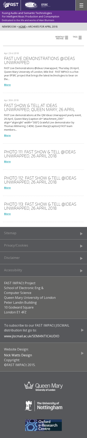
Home (22, 26)
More (7, 85)
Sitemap (10, 233)
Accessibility (13, 270)
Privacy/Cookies (16, 245)
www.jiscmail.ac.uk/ (18, 336)
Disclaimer (12, 257)
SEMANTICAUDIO (45, 336)
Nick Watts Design (18, 355)
